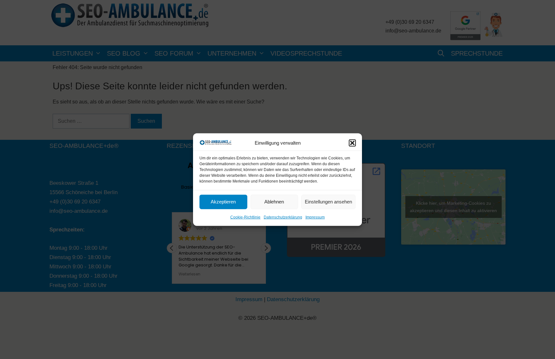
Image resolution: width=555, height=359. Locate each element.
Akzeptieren (223, 201)
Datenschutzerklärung (283, 217)
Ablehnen (274, 201)
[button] (352, 142)
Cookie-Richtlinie (245, 217)
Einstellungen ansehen (328, 201)
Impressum (315, 217)
